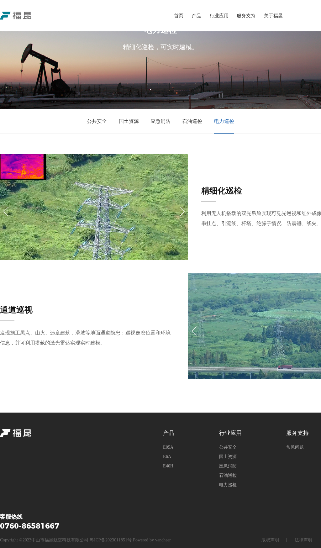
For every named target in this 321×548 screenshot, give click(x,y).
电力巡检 (224, 121)
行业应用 (219, 15)
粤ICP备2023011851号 (111, 540)
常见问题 (295, 447)
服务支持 (246, 15)
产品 (196, 15)
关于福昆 (273, 15)
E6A (167, 456)
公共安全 (97, 121)
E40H (168, 466)
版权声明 (270, 540)
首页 (178, 15)
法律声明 (303, 540)
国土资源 (129, 121)
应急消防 (160, 121)
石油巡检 (192, 121)
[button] (5, 211)
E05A (168, 447)
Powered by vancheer (152, 540)
